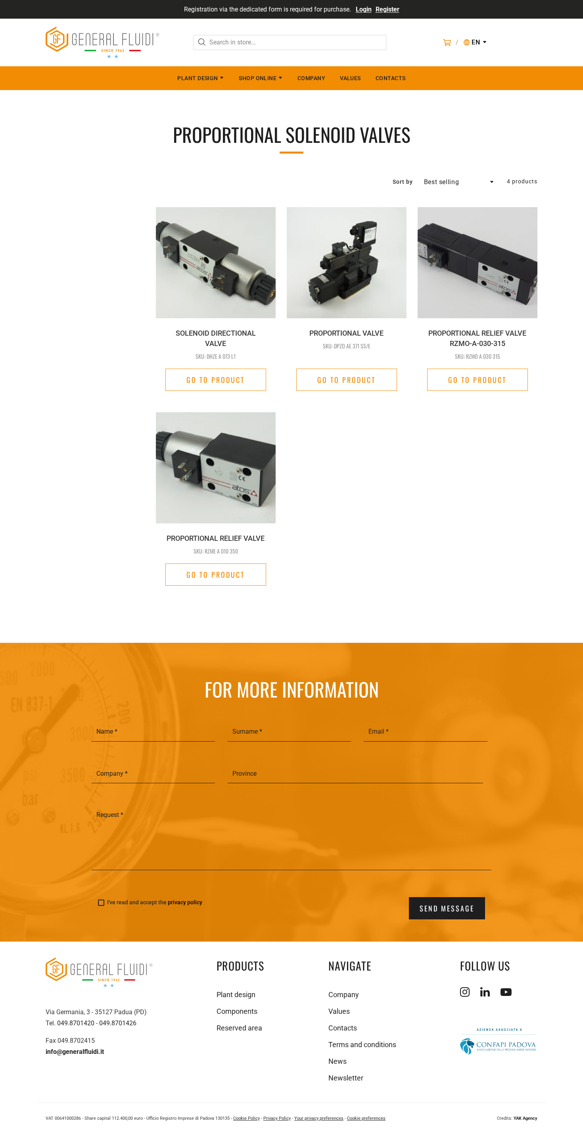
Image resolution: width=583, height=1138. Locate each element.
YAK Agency (525, 1118)
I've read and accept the (154, 902)
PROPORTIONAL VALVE (346, 333)
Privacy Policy (277, 1118)
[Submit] (202, 43)
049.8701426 (117, 1023)
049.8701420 (75, 1023)
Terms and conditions (362, 1044)
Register (387, 9)
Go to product (215, 380)
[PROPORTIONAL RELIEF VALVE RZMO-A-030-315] (477, 262)
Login (364, 9)
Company (311, 78)
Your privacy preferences (318, 1118)
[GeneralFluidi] (102, 42)
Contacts (391, 78)
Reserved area (239, 1028)
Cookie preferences (366, 1118)
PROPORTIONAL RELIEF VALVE (216, 538)
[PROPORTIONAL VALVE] (347, 262)
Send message (447, 908)
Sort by (403, 182)
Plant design (197, 78)
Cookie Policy (246, 1118)
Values (350, 78)
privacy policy (185, 902)
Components (237, 1011)
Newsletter (345, 1078)
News (337, 1061)
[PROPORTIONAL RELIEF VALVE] (216, 452)
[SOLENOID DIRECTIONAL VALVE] (216, 262)
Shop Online (257, 78)
